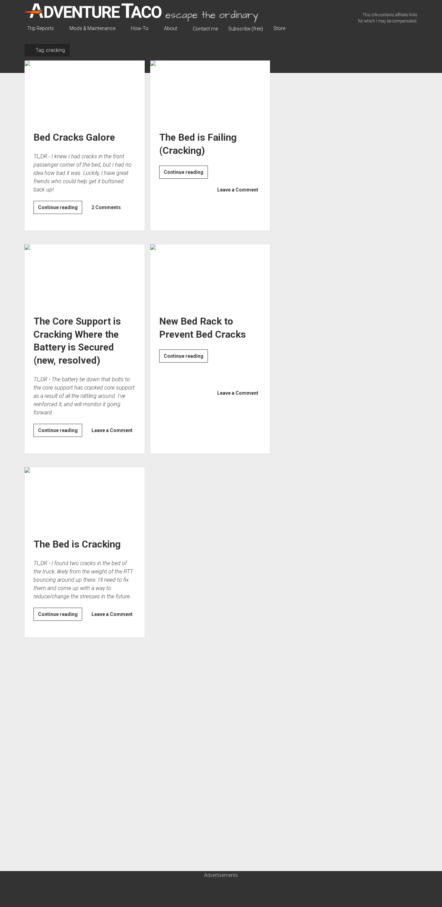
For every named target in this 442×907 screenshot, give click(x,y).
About (170, 28)
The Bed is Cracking (85, 497)
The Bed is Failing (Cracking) (210, 90)
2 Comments (106, 207)
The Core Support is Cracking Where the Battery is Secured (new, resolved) (85, 274)
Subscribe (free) (245, 28)
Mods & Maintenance (92, 28)
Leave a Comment (237, 190)
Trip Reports (40, 28)
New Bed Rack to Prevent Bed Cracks (210, 274)
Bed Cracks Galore (85, 90)
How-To (139, 28)
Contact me (205, 28)
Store (279, 28)
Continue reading (60, 209)
